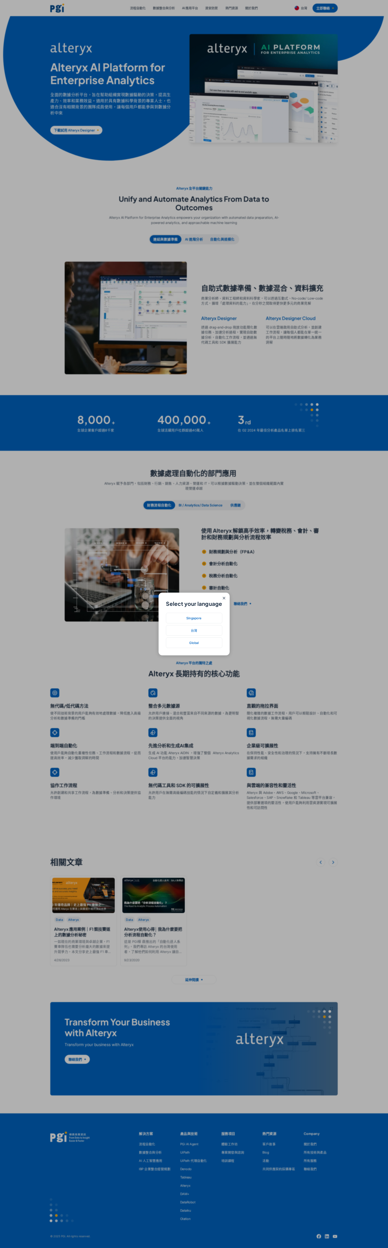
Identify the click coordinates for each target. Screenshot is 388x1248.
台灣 (194, 630)
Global (194, 643)
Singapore (194, 618)
